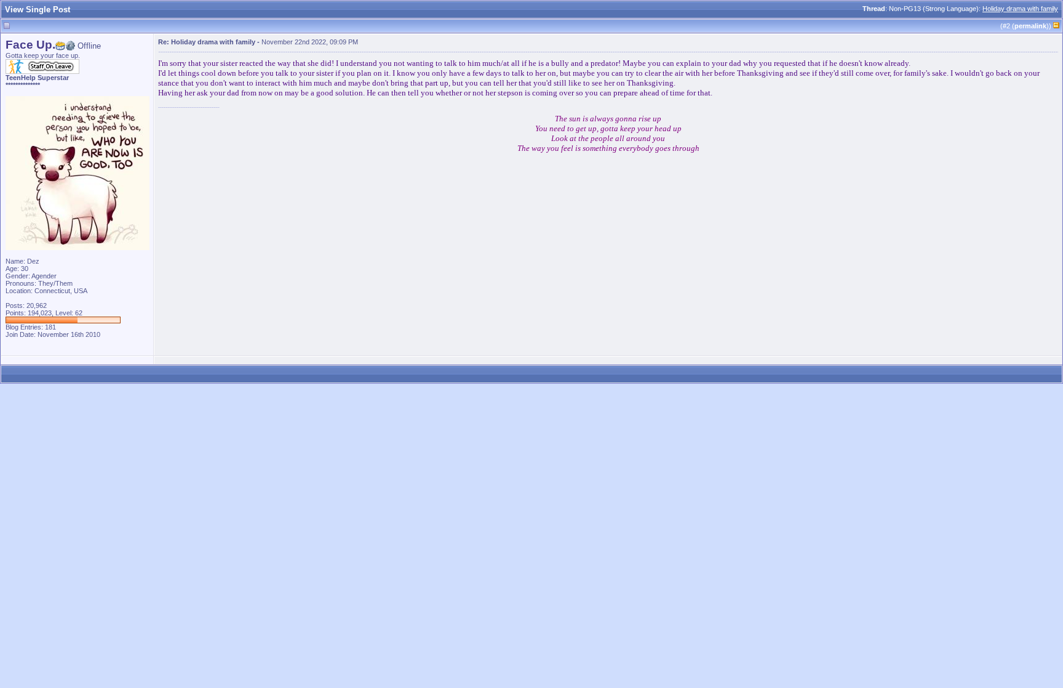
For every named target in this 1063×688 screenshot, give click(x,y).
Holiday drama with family (1020, 8)
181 (50, 327)
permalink (1030, 26)
